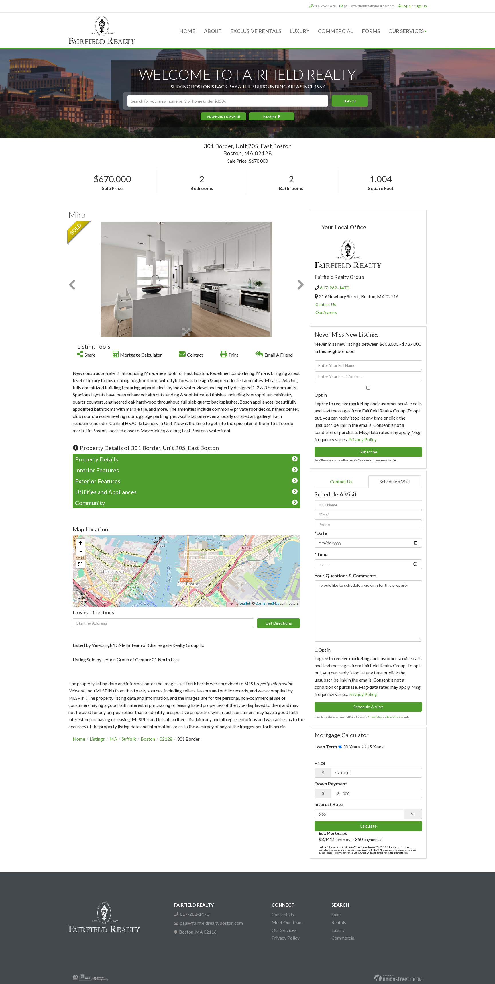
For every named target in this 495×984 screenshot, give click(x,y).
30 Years (351, 746)
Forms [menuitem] (371, 31)
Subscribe (368, 451)
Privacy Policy (362, 439)
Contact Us (325, 304)
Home (79, 739)
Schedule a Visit (395, 481)
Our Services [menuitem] (406, 31)
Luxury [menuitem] (299, 31)
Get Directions (278, 623)
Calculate (368, 825)
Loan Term (326, 746)
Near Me (269, 116)
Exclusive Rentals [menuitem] (255, 31)
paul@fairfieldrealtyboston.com (369, 6)
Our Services (284, 930)
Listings (97, 739)
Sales (336, 914)
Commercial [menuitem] (335, 31)
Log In (406, 6)
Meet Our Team (287, 922)
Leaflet (244, 603)
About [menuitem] (213, 31)
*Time (321, 554)
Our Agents (326, 312)
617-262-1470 (324, 6)
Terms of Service (395, 716)
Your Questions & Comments (345, 575)
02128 (166, 739)
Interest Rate (329, 804)
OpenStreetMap (267, 603)
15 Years (375, 746)
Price (320, 763)
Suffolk (129, 739)
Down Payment (331, 783)
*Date (321, 533)
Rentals (338, 922)
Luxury (338, 930)
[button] (350, 101)
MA (113, 739)
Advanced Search (221, 116)
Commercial (343, 937)
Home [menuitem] (187, 31)
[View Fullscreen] (80, 564)
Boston (148, 739)
